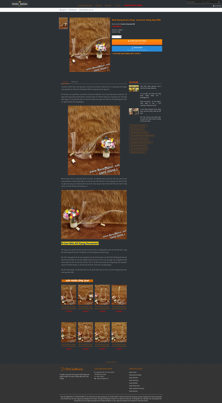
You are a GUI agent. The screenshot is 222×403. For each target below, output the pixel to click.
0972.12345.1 (100, 376)
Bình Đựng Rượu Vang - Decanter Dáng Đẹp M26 (119, 308)
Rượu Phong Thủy (134, 386)
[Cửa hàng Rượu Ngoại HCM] (19, 3)
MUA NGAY (137, 49)
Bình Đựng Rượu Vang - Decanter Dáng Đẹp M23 (102, 345)
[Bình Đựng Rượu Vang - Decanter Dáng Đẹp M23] (102, 332)
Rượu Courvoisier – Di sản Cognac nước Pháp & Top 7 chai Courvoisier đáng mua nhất (150, 103)
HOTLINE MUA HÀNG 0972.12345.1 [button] (127, 54)
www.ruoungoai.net (102, 378)
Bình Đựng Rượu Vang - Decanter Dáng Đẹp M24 (85, 345)
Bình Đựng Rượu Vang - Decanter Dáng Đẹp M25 (68, 345)
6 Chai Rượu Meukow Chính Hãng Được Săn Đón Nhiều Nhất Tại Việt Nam (150, 111)
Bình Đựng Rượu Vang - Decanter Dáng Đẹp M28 (85, 308)
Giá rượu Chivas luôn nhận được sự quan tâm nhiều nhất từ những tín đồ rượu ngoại (150, 119)
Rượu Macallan (133, 377)
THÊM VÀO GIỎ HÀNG (137, 42)
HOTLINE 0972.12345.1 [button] (133, 5)
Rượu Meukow (133, 383)
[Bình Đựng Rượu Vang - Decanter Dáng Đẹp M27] (102, 295)
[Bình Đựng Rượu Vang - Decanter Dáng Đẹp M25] (68, 332)
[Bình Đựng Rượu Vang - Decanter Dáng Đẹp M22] (119, 332)
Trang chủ (63, 10)
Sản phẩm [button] (108, 5)
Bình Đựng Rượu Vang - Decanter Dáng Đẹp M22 (119, 345)
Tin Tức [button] (117, 5)
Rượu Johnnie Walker (135, 375)
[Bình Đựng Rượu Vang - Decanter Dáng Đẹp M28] (85, 295)
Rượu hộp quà (133, 391)
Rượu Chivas (132, 372)
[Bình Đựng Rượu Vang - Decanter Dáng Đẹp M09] (68, 295)
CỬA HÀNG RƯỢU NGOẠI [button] (85, 5)
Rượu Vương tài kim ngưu (136, 388)
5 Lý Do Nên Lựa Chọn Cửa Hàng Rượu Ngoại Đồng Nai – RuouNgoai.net (150, 95)
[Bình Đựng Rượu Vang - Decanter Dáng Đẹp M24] (85, 332)
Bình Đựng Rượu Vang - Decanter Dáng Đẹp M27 (102, 308)
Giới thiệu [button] (98, 5)
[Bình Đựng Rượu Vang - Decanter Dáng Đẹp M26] (119, 295)
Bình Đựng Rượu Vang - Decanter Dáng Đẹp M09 (68, 308)
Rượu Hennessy (133, 380)
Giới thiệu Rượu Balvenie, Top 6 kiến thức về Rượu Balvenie (150, 87)
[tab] (65, 82)
